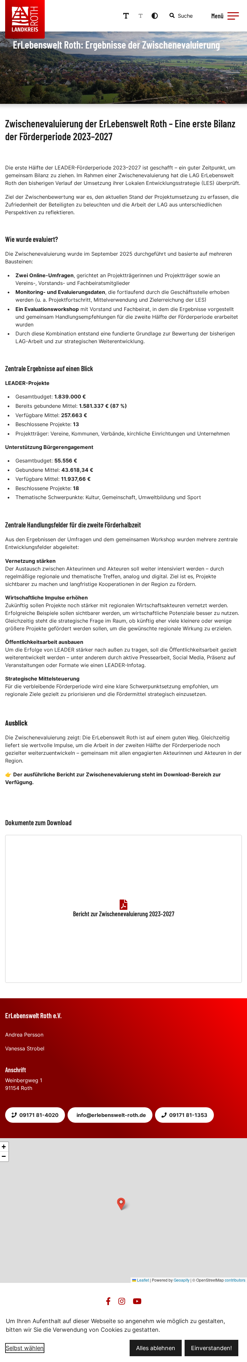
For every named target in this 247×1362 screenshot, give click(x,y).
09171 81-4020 (39, 1115)
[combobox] (181, 15)
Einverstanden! (211, 1348)
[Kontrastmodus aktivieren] (155, 16)
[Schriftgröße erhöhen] (126, 16)
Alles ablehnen (155, 1348)
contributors (235, 1280)
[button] (233, 15)
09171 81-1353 (188, 1115)
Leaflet (142, 1280)
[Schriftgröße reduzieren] (140, 16)
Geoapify (181, 1280)
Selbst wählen (25, 1348)
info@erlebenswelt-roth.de (111, 1115)
